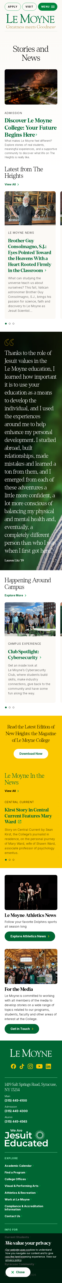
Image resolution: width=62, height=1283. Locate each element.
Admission (13, 113)
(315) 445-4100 (16, 1100)
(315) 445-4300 (16, 1111)
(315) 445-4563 (16, 1121)
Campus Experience (24, 643)
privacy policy (13, 1260)
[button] (48, 7)
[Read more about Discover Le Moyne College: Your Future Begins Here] (31, 87)
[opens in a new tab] (26, 1137)
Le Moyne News (21, 232)
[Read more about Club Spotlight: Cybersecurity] (30, 619)
